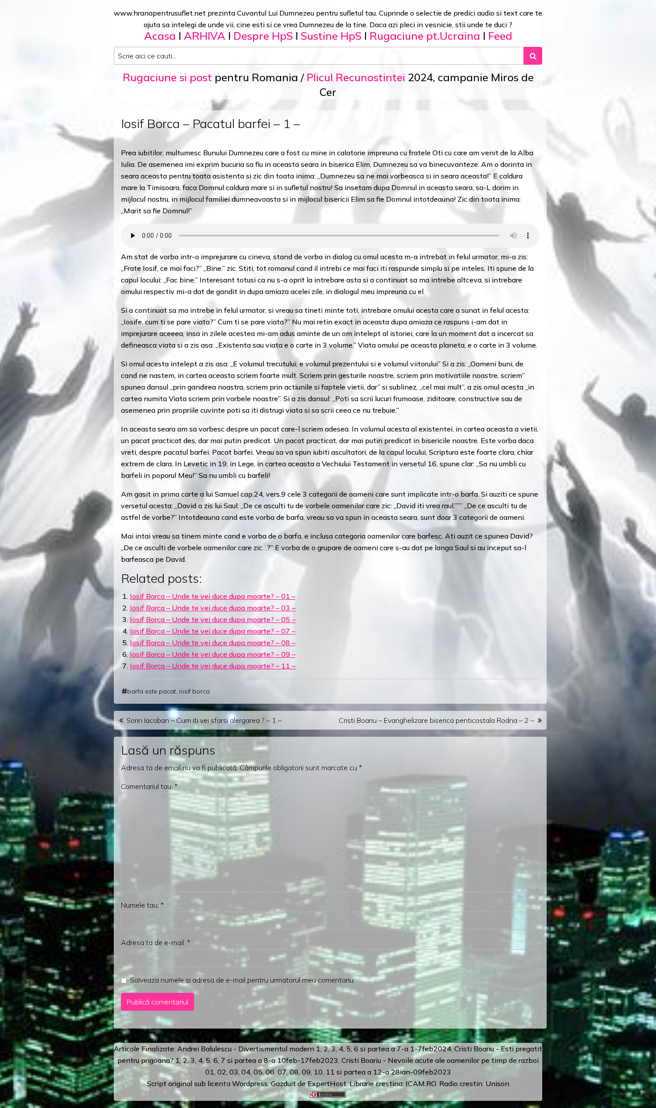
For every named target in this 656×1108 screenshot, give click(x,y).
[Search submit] (532, 56)
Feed (500, 35)
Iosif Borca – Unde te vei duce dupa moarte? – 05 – (212, 619)
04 (245, 1071)
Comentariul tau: (149, 786)
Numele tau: (142, 905)
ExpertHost (326, 1083)
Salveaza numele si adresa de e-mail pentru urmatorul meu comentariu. (242, 979)
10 (318, 1071)
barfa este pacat (151, 691)
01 (209, 1071)
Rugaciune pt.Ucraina (425, 35)
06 (270, 1071)
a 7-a (399, 1048)
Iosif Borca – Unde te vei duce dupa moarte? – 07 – (212, 631)
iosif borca (194, 691)
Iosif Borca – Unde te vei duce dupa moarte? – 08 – (212, 642)
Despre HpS (263, 35)
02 (221, 1071)
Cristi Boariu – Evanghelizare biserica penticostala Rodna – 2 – (436, 720)
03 (233, 1071)
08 (294, 1071)
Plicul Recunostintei (356, 77)
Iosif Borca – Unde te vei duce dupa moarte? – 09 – (212, 654)
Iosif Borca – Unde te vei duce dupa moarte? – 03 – (212, 607)
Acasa (160, 35)
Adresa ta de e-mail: (155, 942)
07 (282, 1071)
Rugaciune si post (167, 77)
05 (257, 1071)
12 (377, 1071)
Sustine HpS (331, 35)
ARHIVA (204, 35)
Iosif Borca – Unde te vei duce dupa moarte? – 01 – (212, 596)
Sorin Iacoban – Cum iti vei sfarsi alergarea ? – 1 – (204, 720)
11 (330, 1071)
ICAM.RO (421, 1083)
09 (306, 1071)
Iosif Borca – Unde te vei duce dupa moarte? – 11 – (212, 665)
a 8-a (266, 1060)
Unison (497, 1083)
